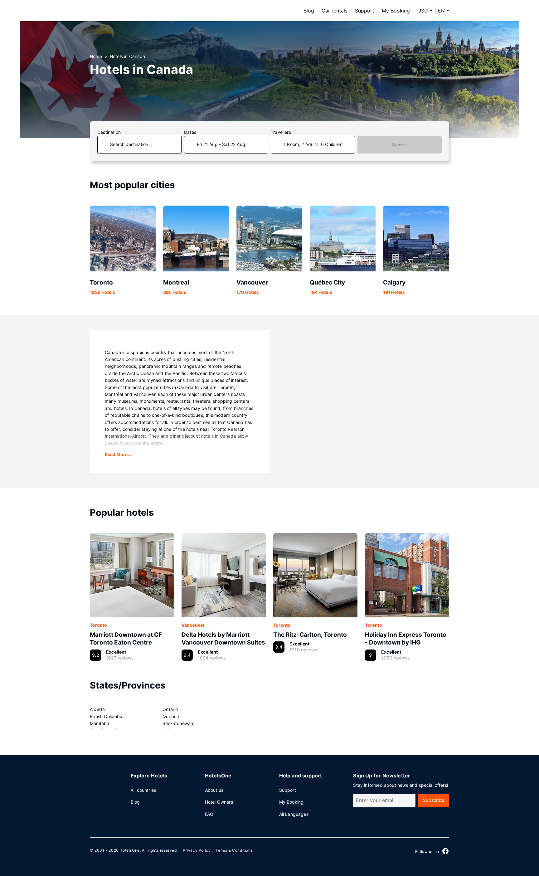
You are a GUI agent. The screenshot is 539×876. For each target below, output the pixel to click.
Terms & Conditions (234, 850)
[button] (443, 10)
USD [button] (422, 10)
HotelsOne (129, 850)
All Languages (293, 814)
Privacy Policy (197, 850)
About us (214, 790)
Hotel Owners (219, 802)
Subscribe (433, 800)
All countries (143, 790)
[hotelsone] (129, 10)
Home (96, 56)
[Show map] (359, 401)
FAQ (209, 814)
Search (399, 144)
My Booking (396, 10)
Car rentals (334, 10)
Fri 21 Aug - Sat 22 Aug (221, 144)
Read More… (118, 454)
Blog (308, 10)
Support (364, 10)
